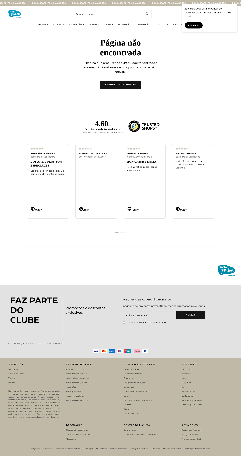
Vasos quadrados (73, 391)
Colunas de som (131, 413)
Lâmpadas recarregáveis (135, 382)
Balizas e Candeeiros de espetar (138, 400)
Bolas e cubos (130, 387)
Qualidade (155, 448)
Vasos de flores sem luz (76, 373)
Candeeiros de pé (132, 369)
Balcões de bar (188, 391)
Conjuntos (186, 382)
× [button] (234, 7)
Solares (127, 396)
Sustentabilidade (16, 373)
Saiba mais (194, 25)
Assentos (185, 373)
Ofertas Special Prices (191, 404)
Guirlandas (129, 378)
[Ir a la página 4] (125, 232)
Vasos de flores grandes (76, 382)
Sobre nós (13, 369)
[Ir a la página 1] (117, 232)
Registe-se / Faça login (191, 430)
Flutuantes (71, 439)
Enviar (191, 315)
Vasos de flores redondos (77, 400)
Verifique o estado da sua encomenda (141, 434)
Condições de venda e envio (67, 448)
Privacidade (101, 448)
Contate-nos (130, 430)
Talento (11, 378)
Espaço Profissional (190, 434)
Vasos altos (71, 387)
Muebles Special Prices (191, 400)
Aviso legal (88, 448)
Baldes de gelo (188, 396)
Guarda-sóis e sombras (77, 430)
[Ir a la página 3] (123, 232)
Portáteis (128, 404)
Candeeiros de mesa (133, 373)
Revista (11, 382)
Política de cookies (118, 448)
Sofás (183, 387)
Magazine (35, 448)
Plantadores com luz (76, 369)
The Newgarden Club (191, 439)
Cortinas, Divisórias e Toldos (79, 434)
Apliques (128, 409)
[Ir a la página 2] (120, 232)
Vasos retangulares (75, 396)
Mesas (184, 378)
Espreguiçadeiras (189, 369)
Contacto (47, 448)
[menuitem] (43, 24)
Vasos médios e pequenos (77, 378)
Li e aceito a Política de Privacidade (146, 322)
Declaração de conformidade (197, 448)
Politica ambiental (172, 448)
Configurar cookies (139, 448)
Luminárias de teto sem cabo (137, 391)
